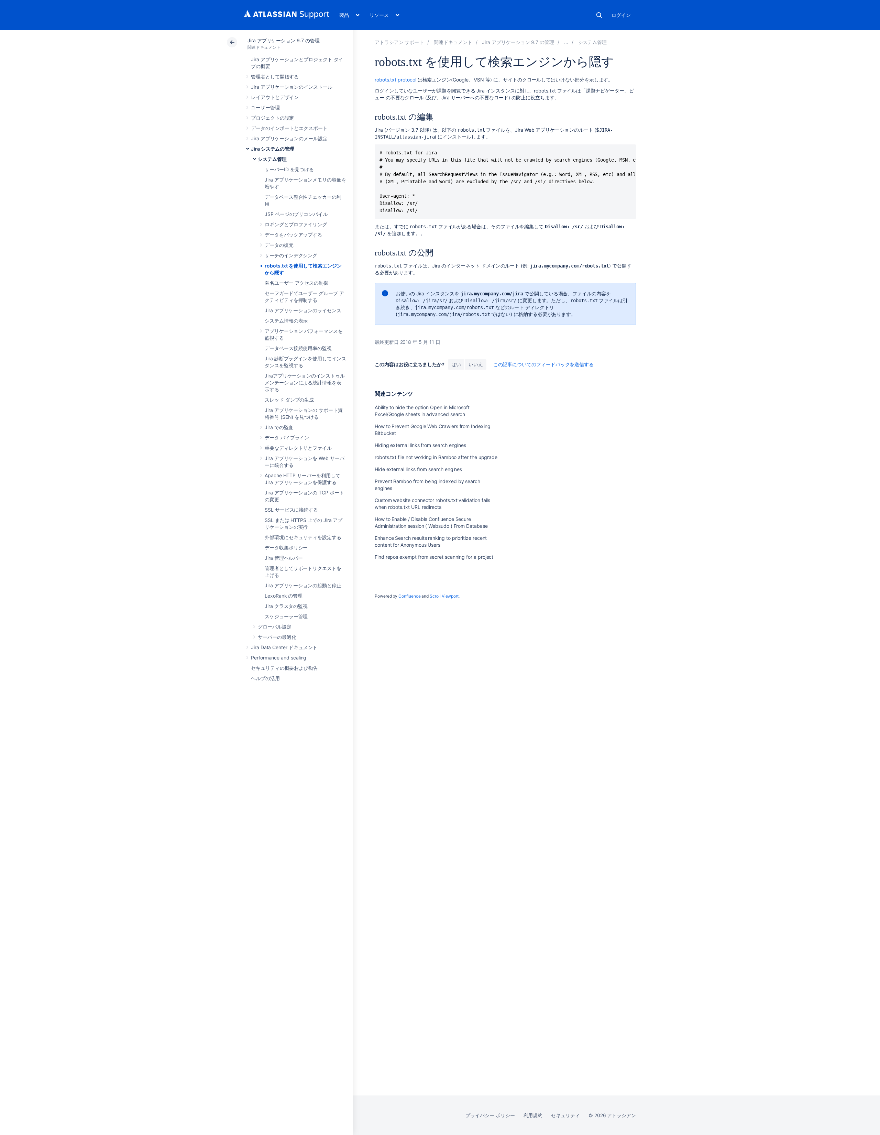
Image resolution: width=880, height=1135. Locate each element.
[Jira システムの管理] (566, 42)
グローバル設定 (275, 627)
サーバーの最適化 (277, 637)
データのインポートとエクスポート (289, 128)
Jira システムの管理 (272, 149)
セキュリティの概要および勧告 (284, 668)
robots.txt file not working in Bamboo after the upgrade (436, 457)
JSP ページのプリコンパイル (296, 214)
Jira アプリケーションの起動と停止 (303, 585)
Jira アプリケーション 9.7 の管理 (284, 40)
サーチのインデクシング (291, 255)
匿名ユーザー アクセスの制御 (296, 283)
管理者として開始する (275, 76)
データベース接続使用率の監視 (298, 348)
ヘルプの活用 (265, 678)
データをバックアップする (293, 235)
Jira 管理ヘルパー (284, 558)
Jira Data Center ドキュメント (284, 647)
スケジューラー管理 (286, 616)
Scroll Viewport (444, 596)
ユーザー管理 (265, 107)
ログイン (621, 15)
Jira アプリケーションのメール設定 (289, 138)
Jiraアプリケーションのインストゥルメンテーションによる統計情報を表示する (305, 382)
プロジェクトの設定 (272, 118)
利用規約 (533, 1115)
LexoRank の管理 (283, 596)
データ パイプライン (287, 437)
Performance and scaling (278, 658)
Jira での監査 (279, 427)
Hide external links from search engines (418, 469)
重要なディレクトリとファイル (298, 448)
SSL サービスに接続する (291, 510)
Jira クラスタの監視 (286, 606)
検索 (599, 15)
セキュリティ (565, 1115)
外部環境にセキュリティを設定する (303, 537)
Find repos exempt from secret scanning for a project (434, 557)
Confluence (409, 596)
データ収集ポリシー (286, 547)
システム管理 (272, 159)
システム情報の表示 (286, 321)
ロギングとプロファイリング (296, 224)
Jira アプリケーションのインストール (291, 87)
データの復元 (279, 245)
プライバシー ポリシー (490, 1115)
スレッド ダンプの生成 (289, 400)
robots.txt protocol (395, 80)
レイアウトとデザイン (275, 97)
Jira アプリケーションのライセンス (303, 310)
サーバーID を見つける (289, 169)
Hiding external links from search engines (420, 445)
